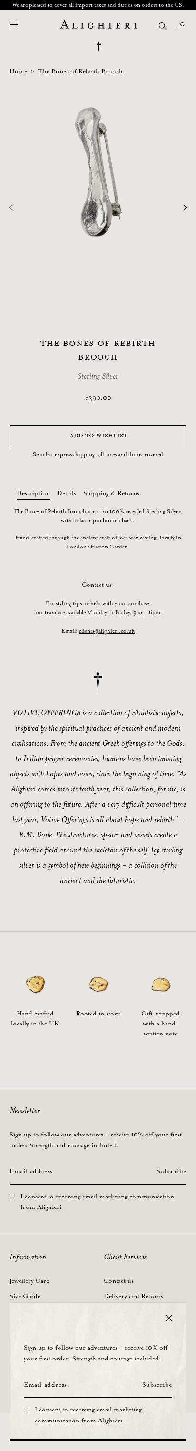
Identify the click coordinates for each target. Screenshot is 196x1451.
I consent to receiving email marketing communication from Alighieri (88, 1415)
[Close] (169, 1318)
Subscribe (157, 1385)
